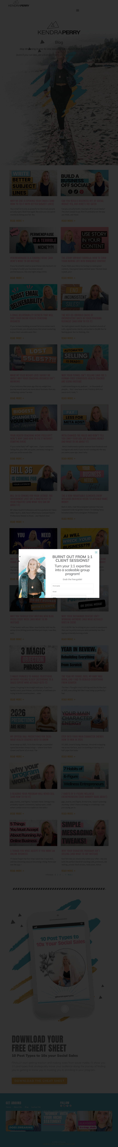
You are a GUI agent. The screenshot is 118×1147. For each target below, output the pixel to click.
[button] (96, 552)
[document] (59, 573)
